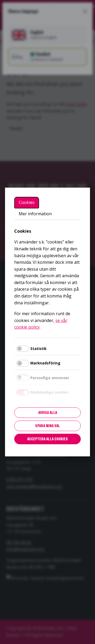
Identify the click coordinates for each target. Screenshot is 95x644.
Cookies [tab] (27, 202)
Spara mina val (47, 425)
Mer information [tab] (35, 214)
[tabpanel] (47, 279)
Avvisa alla (47, 412)
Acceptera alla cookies (47, 438)
